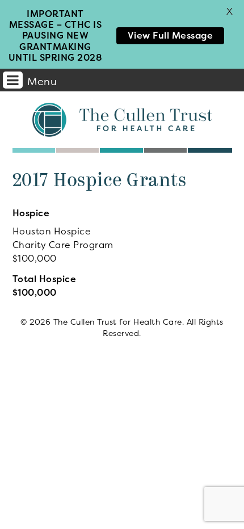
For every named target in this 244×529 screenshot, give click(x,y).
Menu (42, 81)
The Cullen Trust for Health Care (122, 120)
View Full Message (170, 35)
